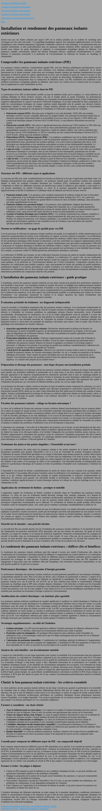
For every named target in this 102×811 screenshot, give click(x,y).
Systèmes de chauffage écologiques (16, 7)
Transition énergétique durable (13, 3)
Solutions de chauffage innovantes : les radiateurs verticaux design (28, 806)
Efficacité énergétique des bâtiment (15, 11)
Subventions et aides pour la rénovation (17, 18)
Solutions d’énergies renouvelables (15, 14)
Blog (3, 22)
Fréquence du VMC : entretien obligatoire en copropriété (25, 809)
